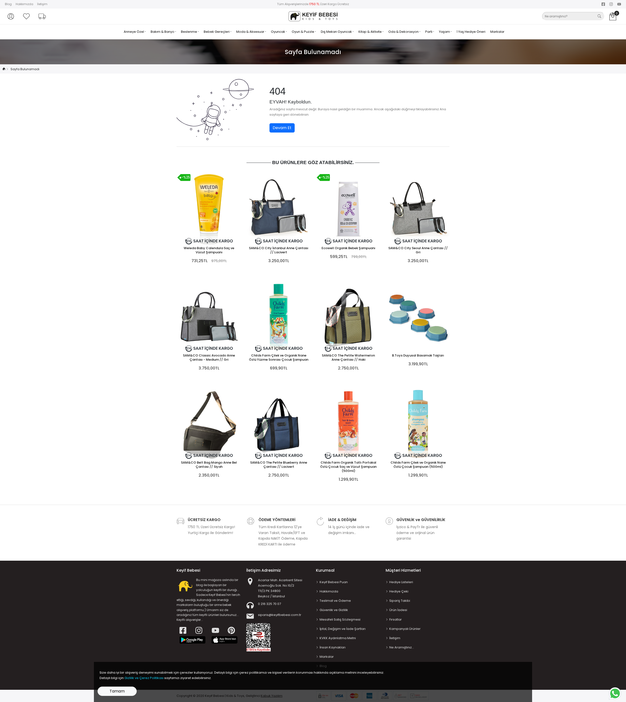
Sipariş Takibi (399, 600)
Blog (8, 4)
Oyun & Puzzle (303, 31)
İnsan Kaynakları (333, 647)
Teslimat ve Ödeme (335, 600)
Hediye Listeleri (401, 582)
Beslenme (189, 31)
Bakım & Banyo (163, 31)
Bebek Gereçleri (217, 31)
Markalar (497, 31)
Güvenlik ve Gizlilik (334, 610)
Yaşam (445, 31)
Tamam (117, 691)
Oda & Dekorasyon (403, 31)
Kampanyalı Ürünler (405, 628)
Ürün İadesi (398, 610)
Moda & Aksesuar (250, 31)
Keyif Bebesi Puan (334, 582)
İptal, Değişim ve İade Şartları (343, 628)
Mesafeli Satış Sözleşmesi (340, 619)
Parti (429, 31)
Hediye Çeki (398, 591)
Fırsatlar (395, 619)
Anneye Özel (134, 31)
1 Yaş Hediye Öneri (471, 31)
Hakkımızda (24, 4)
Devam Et (282, 128)
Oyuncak (278, 31)
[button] (11, 16)
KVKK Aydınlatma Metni (338, 638)
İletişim (42, 4)
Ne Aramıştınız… (401, 647)
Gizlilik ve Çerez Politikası (144, 678)
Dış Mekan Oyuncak (337, 31)
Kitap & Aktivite (370, 31)
